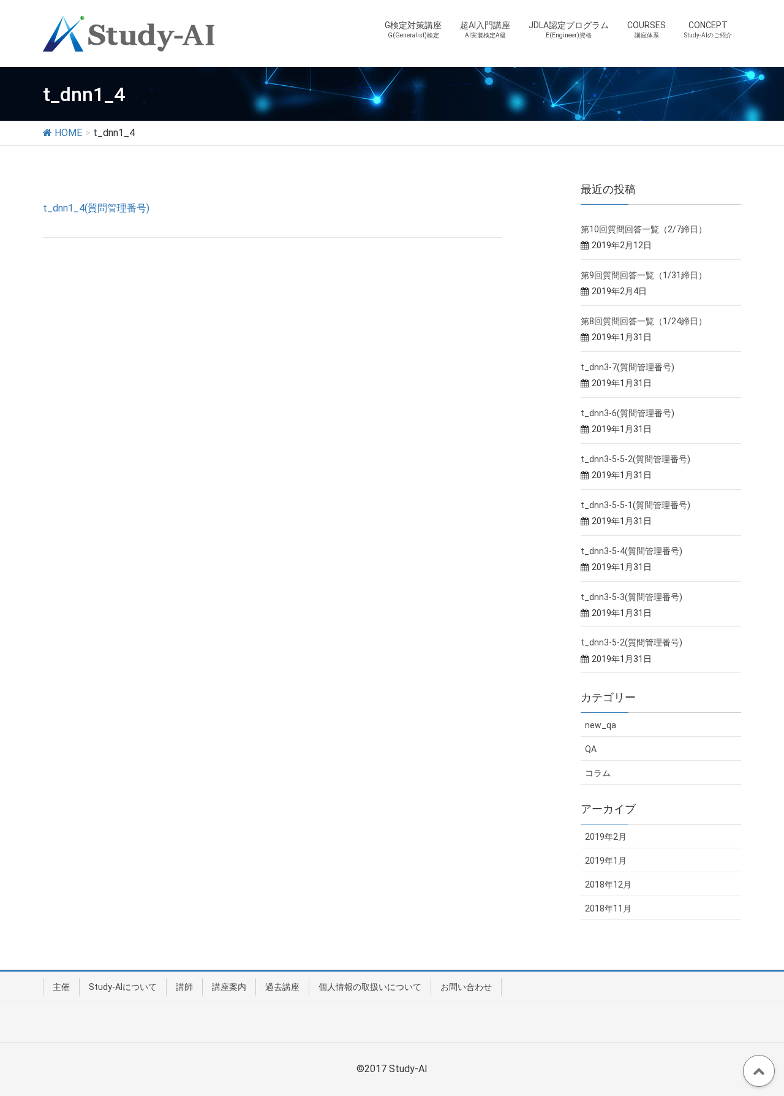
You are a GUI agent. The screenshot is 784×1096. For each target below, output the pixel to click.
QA (591, 749)
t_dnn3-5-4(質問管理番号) (631, 551)
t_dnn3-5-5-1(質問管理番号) (635, 505)
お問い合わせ (466, 987)
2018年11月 (608, 908)
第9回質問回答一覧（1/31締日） (644, 275)
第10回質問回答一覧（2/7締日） (644, 229)
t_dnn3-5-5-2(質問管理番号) (635, 459)
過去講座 (282, 987)
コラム (598, 773)
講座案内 (229, 987)
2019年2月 (606, 837)
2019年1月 (606, 861)
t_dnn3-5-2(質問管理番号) (631, 642)
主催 (61, 987)
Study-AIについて (123, 987)
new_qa (600, 725)
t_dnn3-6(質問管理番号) (627, 413)
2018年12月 (608, 884)
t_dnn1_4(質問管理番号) (96, 208)
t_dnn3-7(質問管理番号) (627, 367)
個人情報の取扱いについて (369, 987)
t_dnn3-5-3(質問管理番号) (631, 597)
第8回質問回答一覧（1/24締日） (644, 321)
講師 (184, 987)
